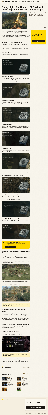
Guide (6, 4)
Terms (45, 413)
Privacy (42, 413)
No (28, 367)
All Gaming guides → (26, 373)
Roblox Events (23, 1)
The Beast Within (25, 48)
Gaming (12, 1)
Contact (39, 413)
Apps (38, 1)
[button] (16, 67)
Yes (24, 367)
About (35, 413)
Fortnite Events (29, 1)
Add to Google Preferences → (10, 246)
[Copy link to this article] (45, 28)
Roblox (16, 1)
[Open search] (45, 2)
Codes (19, 1)
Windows (34, 1)
